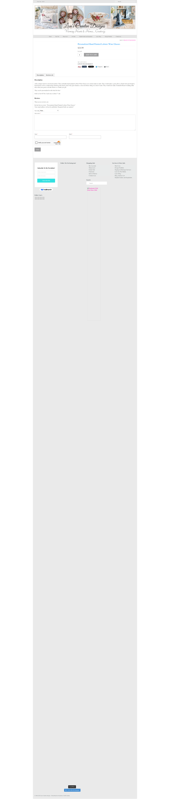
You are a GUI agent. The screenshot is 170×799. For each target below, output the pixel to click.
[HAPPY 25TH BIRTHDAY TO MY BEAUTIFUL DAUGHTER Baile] (72, 178)
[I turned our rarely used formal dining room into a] (64, 491)
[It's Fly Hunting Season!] (80, 456)
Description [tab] (40, 75)
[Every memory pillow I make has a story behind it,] (72, 399)
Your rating (37, 110)
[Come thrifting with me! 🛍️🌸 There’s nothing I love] (80, 205)
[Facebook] (36, 198)
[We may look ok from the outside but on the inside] (64, 258)
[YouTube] (41, 198)
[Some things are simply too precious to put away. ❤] (80, 590)
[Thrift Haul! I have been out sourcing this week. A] (72, 671)
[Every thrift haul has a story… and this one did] (72, 490)
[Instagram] (38, 198)
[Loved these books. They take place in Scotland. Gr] (72, 259)
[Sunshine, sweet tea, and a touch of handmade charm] (80, 388)
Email (70, 134)
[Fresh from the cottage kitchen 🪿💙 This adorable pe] (72, 752)
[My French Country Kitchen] (64, 348)
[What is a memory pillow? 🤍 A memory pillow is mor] (64, 573)
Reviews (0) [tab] (49, 75)
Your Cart (40, 1)
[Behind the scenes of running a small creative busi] (64, 208)
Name (36, 134)
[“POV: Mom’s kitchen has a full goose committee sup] (64, 738)
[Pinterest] (43, 198)
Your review (38, 113)
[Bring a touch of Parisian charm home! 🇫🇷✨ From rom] (64, 685)
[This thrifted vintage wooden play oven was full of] (80, 684)
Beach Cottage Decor (129, 40)
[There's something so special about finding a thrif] (72, 578)
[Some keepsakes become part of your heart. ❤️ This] (80, 298)
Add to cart (91, 54)
